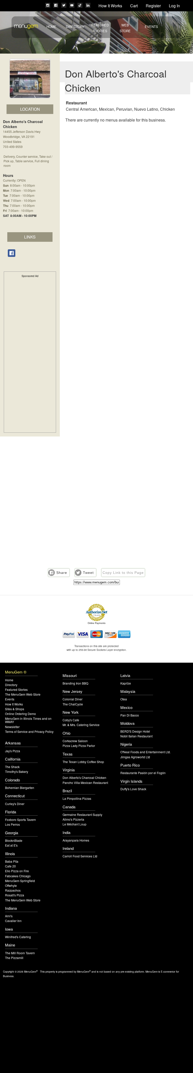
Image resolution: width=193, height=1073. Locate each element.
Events (151, 26)
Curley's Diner (14, 803)
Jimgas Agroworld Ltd (135, 757)
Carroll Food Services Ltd (80, 856)
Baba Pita (11, 861)
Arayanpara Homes (76, 840)
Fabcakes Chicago (18, 876)
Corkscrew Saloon (75, 740)
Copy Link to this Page (123, 573)
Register (153, 6)
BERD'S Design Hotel (135, 731)
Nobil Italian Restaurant (136, 736)
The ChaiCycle (73, 704)
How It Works (110, 6)
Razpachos (13, 890)
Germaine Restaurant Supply (82, 814)
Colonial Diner (72, 699)
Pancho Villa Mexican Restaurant (85, 782)
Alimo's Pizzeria (73, 819)
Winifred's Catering (18, 936)
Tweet (88, 573)
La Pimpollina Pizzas (77, 798)
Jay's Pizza (12, 750)
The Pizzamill (14, 957)
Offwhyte (11, 885)
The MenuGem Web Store (22, 694)
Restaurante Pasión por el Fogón (143, 772)
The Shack (12, 766)
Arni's (9, 916)
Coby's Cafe (71, 720)
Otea (123, 699)
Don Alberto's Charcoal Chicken (84, 777)
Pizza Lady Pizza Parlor (79, 745)
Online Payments (97, 623)
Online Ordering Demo (20, 713)
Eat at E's (11, 845)
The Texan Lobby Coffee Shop (83, 761)
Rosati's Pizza (14, 895)
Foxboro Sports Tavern (20, 819)
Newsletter (12, 726)
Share (61, 573)
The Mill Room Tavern (20, 953)
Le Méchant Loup (74, 824)
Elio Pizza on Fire (17, 870)
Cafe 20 (10, 866)
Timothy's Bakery (16, 771)
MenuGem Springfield (20, 880)
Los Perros (12, 824)
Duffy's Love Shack (133, 788)
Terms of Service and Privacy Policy (29, 731)
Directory (75, 26)
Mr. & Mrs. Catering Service (81, 724)
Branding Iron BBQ (75, 683)
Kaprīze (125, 683)
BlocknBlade (13, 840)
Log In (174, 6)
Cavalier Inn (13, 920)
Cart (134, 6)
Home (51, 26)
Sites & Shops (14, 708)
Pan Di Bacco (129, 715)
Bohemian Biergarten (19, 787)
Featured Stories (16, 689)
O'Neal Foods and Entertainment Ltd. (145, 751)
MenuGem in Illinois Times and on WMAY (28, 720)
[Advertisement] (30, 354)
